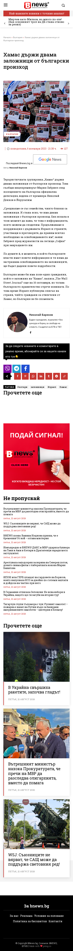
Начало (7, 37)
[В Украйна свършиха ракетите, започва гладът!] (36, 657)
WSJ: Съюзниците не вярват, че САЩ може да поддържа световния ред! (31, 525)
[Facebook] (30, 331)
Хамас (63, 387)
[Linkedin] (41, 376)
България (18, 37)
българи (22, 387)
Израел (52, 387)
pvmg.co (47, 946)
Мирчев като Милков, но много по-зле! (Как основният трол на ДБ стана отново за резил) (36, 22)
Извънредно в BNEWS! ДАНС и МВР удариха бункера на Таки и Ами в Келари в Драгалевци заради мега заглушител (36, 550)
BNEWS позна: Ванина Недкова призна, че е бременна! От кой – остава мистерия (30, 537)
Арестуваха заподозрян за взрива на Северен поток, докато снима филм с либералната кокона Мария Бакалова (35, 565)
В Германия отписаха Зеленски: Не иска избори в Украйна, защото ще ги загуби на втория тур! (34, 593)
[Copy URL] (64, 376)
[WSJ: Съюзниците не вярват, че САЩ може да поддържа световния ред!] (36, 824)
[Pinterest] (25, 376)
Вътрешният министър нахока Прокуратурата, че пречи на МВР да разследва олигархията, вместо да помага (36, 511)
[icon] (7, 369)
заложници (37, 387)
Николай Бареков (18, 167)
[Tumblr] (48, 376)
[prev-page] (5, 23)
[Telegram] (56, 376)
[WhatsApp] (33, 376)
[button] (65, 5)
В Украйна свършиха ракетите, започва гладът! (34, 690)
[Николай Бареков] (17, 323)
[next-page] (68, 23)
